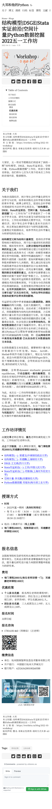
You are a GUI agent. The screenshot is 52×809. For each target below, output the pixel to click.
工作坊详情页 (14, 98)
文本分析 (26, 748)
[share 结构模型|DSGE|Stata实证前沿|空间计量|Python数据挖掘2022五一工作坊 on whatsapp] (34, 82)
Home (4, 18)
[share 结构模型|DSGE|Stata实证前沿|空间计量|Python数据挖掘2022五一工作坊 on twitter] (13, 82)
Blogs (11, 18)
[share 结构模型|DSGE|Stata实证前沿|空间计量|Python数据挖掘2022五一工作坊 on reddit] (24, 82)
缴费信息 (13, 120)
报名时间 (13, 114)
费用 (11, 107)
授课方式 (12, 101)
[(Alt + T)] (31, 5)
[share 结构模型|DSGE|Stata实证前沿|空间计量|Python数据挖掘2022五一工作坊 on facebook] (29, 82)
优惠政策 (13, 110)
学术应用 (14, 748)
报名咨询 (13, 117)
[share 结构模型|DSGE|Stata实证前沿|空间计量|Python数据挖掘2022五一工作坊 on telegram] (40, 82)
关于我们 (12, 94)
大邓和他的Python (15, 5)
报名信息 (12, 104)
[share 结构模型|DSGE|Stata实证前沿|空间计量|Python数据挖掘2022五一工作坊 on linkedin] (18, 82)
